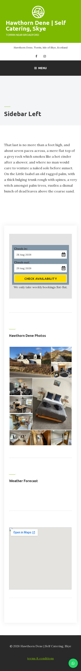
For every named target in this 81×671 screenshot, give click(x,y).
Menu (42, 68)
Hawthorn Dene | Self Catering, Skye (36, 25)
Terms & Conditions (40, 658)
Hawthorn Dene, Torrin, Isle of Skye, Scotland (41, 47)
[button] (30, 362)
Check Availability (40, 278)
